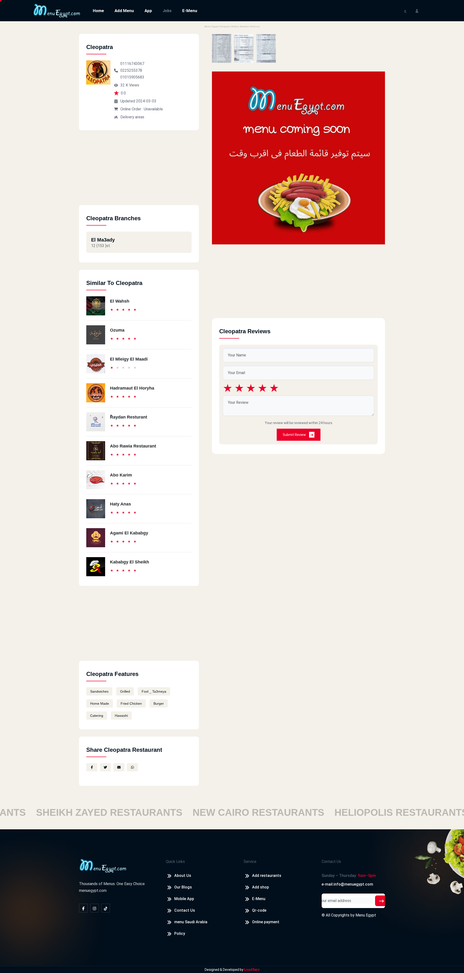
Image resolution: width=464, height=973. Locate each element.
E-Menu (189, 10)
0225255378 (131, 70)
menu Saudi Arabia (190, 922)
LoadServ (252, 970)
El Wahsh (119, 301)
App (148, 10)
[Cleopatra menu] (221, 48)
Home (98, 10)
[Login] (417, 10)
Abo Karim (121, 475)
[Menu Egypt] (57, 10)
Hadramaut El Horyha (132, 388)
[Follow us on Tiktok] (105, 908)
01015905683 (132, 77)
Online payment (265, 922)
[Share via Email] (118, 767)
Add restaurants (266, 875)
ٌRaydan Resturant (128, 417)
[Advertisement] (139, 171)
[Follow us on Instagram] (94, 908)
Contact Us (184, 910)
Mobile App (184, 898)
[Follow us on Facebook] (83, 908)
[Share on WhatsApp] (132, 767)
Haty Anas (120, 504)
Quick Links (175, 861)
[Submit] (381, 900)
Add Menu (124, 10)
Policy (179, 933)
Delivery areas (132, 117)
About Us (182, 875)
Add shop (260, 887)
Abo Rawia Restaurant (133, 446)
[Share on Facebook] (91, 767)
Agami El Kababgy (129, 533)
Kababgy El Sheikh (129, 562)
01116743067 (132, 63)
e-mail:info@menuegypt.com (347, 884)
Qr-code (259, 910)
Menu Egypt (365, 915)
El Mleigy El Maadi (129, 359)
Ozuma (117, 330)
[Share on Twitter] (105, 767)
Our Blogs (183, 887)
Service (250, 861)
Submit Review (295, 435)
